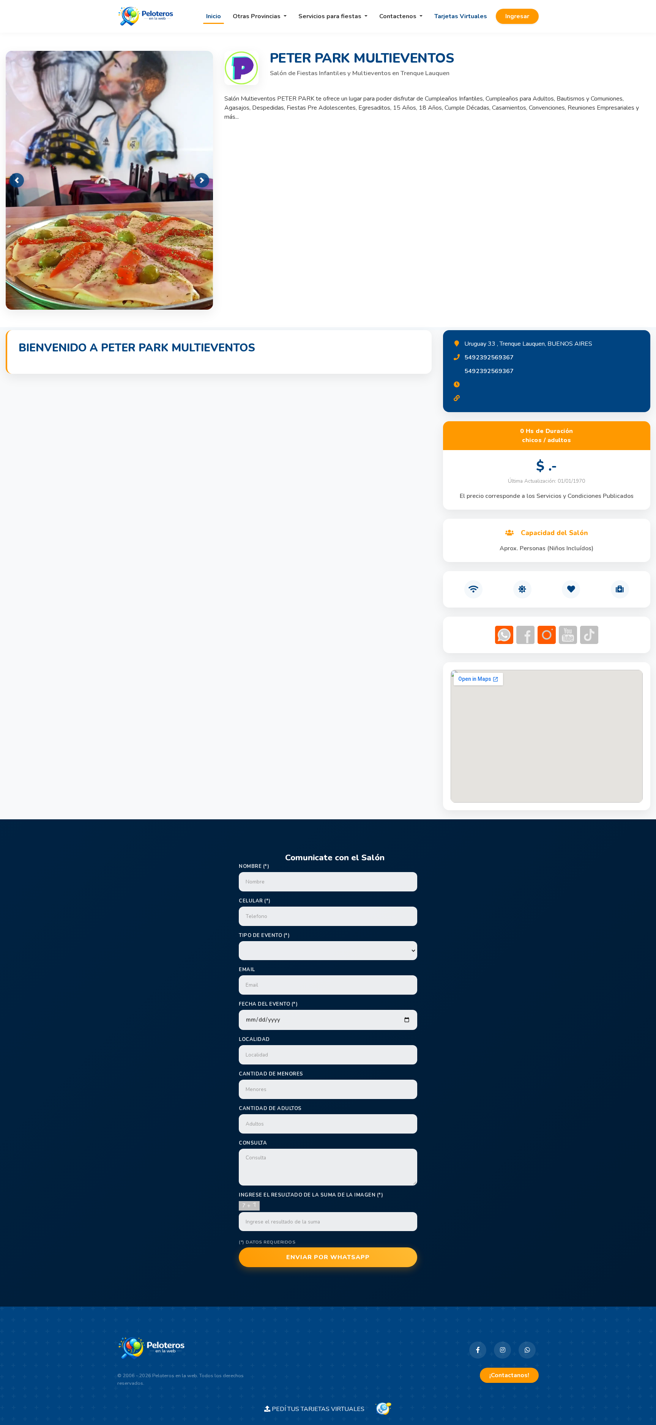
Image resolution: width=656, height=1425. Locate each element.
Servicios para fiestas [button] (330, 16)
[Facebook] (477, 1350)
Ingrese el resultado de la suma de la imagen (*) (311, 1195)
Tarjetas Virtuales (460, 16)
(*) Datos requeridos (267, 1242)
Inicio (213, 16)
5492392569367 (489, 357)
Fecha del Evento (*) (268, 1004)
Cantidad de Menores (271, 1074)
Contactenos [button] (398, 16)
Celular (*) (255, 901)
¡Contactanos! (509, 1375)
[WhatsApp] (527, 1350)
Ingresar (517, 16)
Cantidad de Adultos (270, 1108)
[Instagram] (502, 1350)
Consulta (253, 1143)
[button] (16, 180)
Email (247, 969)
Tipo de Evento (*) (264, 935)
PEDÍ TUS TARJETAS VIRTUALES (322, 1409)
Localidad (254, 1039)
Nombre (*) (254, 866)
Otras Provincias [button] (257, 16)
